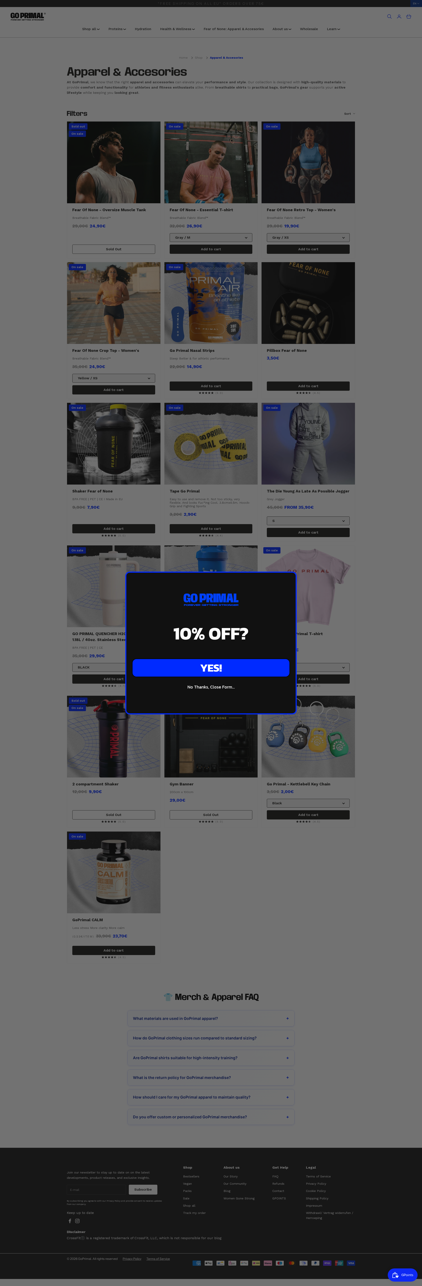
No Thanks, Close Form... (211, 687)
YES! (211, 667)
